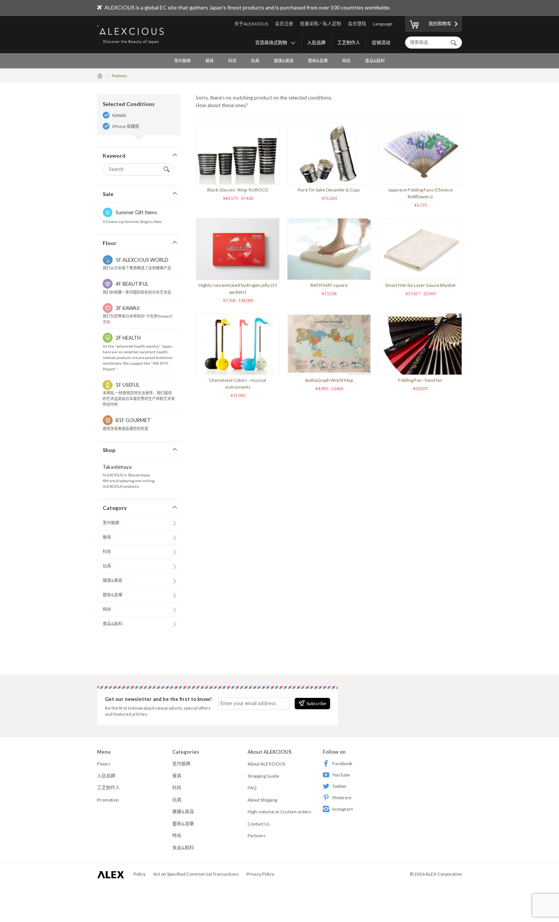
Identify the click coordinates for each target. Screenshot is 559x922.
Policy (139, 874)
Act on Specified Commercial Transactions (196, 874)
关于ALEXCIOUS (251, 24)
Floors (103, 764)
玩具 (255, 60)
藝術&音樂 (318, 60)
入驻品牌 (316, 43)
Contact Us (259, 824)
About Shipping (262, 800)
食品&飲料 (375, 60)
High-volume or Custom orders (279, 811)
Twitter (339, 786)
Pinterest (341, 797)
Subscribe (316, 703)
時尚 (346, 60)
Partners (256, 835)
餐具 (209, 60)
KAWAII (119, 115)
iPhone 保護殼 (125, 126)
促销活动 (381, 43)
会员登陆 (357, 24)
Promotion (108, 800)
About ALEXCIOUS (266, 764)
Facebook (342, 763)
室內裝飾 (182, 60)
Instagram (342, 809)
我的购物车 (440, 24)
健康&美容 (284, 60)
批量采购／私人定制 (320, 24)
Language (382, 24)
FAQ (252, 788)
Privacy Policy (260, 874)
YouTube (341, 775)
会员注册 (284, 24)
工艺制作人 (348, 43)
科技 (232, 60)
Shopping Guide (263, 776)
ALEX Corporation (444, 874)
